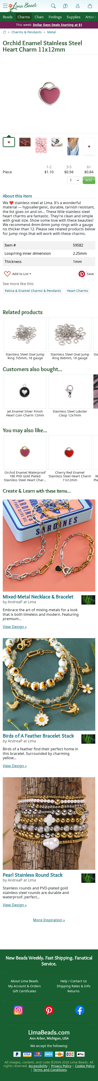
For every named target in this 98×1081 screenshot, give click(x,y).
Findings (55, 16)
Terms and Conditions (50, 1070)
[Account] (77, 6)
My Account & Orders (24, 986)
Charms (24, 16)
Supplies (73, 16)
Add (89, 180)
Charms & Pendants (26, 32)
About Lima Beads (24, 981)
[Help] (65, 6)
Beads (8, 16)
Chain (39, 16)
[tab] (9, 142)
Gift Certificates (24, 991)
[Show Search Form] (53, 6)
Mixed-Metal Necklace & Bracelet (38, 596)
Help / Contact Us (73, 981)
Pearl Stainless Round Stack (32, 874)
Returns (73, 991)
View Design (15, 626)
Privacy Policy (61, 1066)
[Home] (4, 32)
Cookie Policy (85, 1066)
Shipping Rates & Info (73, 986)
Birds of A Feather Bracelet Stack (38, 735)
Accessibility (38, 1066)
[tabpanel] (49, 94)
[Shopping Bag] (90, 6)
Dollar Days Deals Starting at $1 (57, 25)
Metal (51, 32)
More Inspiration (49, 919)
